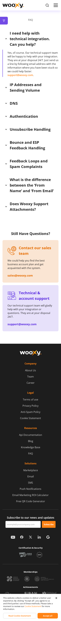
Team (30, 376)
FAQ (30, 453)
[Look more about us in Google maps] (48, 537)
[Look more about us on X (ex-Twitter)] (30, 537)
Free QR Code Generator (30, 501)
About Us (30, 370)
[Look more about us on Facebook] (22, 537)
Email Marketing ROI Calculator (30, 495)
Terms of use (30, 399)
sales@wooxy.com (20, 275)
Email (30, 476)
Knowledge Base (30, 447)
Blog (30, 441)
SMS (30, 482)
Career (31, 382)
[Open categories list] (4, 21)
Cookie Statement (30, 418)
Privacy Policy (30, 405)
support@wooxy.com (20, 75)
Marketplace (30, 470)
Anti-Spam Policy (30, 412)
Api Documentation (30, 435)
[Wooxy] (13, 5)
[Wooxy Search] (47, 5)
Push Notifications (30, 489)
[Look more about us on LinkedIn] (39, 537)
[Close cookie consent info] (56, 598)
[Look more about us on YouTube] (13, 537)
